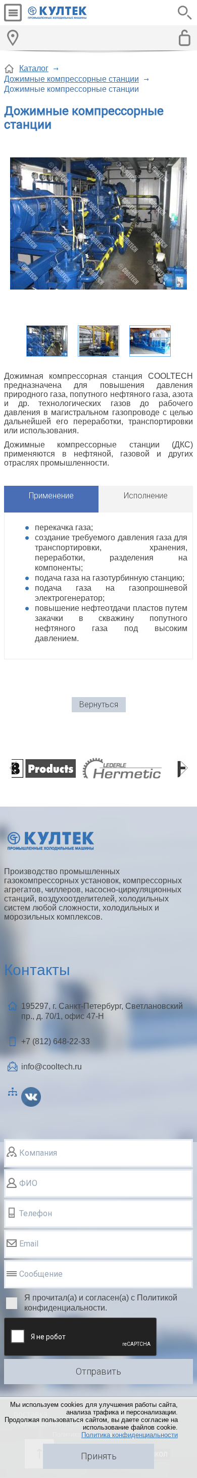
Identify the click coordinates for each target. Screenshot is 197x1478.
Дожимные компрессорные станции (71, 79)
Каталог (33, 68)
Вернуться (98, 704)
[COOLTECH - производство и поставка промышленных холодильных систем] (65, 12)
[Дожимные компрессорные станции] (98, 224)
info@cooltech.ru (51, 1066)
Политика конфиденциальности (129, 1435)
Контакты (37, 969)
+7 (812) (55, 1041)
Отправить (98, 1371)
